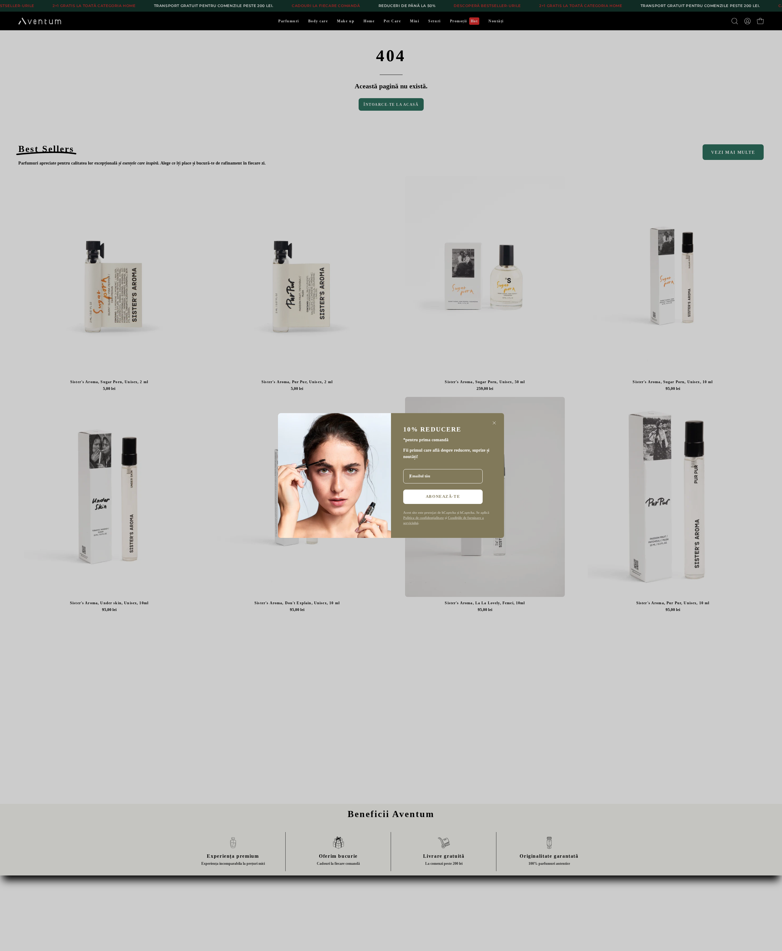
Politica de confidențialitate (423, 518)
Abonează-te (443, 496)
